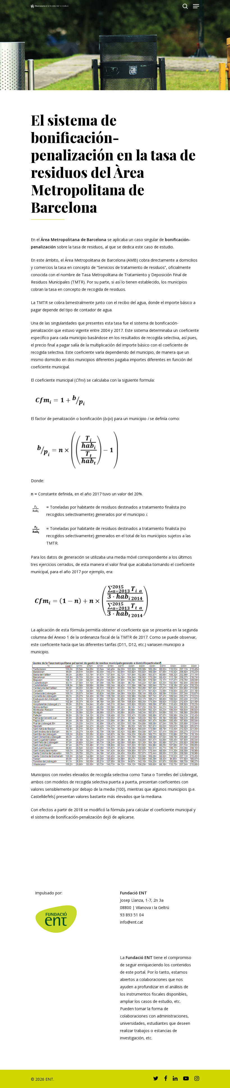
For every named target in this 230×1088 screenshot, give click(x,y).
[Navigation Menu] (196, 6)
